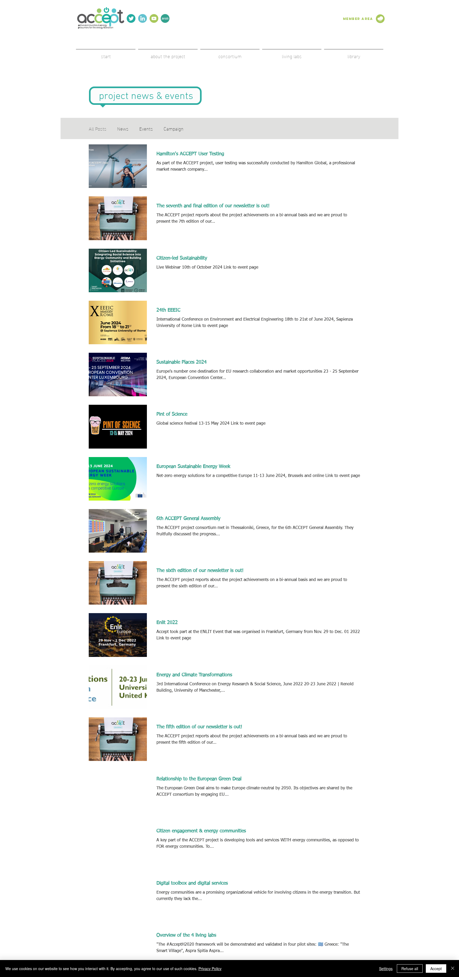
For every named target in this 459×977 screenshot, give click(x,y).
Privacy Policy (210, 968)
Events (146, 128)
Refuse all (409, 968)
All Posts (98, 128)
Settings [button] (386, 968)
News (123, 128)
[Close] (452, 968)
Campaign (174, 128)
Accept (436, 968)
